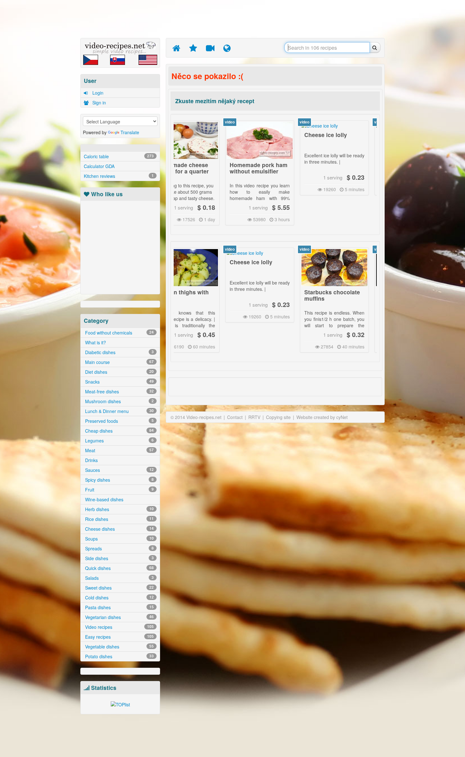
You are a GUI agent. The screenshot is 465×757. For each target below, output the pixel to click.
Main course (119, 362)
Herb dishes (119, 509)
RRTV (254, 417)
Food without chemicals (119, 332)
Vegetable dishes (119, 646)
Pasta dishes (119, 607)
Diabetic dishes (119, 352)
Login (97, 93)
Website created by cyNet (322, 417)
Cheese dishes (119, 529)
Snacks (119, 381)
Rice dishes (119, 519)
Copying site (278, 417)
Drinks (91, 460)
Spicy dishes (119, 480)
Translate (130, 132)
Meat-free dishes (119, 391)
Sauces (119, 470)
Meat (119, 450)
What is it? (95, 342)
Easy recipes (119, 637)
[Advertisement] (50, 100)
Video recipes (119, 627)
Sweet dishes (119, 588)
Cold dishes (119, 597)
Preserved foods (119, 421)
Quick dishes (119, 568)
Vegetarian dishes (119, 617)
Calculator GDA (99, 166)
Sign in (98, 102)
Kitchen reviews (119, 176)
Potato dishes (119, 656)
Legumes (119, 440)
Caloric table (119, 156)
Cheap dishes (119, 431)
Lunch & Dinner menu (119, 411)
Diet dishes (119, 372)
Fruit (119, 489)
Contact (235, 417)
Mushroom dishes (119, 401)
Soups (119, 538)
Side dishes (119, 558)
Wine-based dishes (103, 499)
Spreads (119, 548)
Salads (119, 578)
